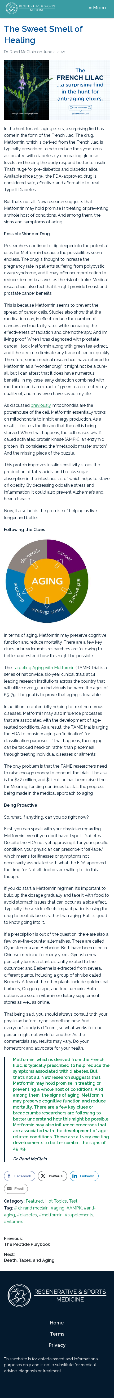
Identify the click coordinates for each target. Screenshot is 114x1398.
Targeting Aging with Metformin (43, 667)
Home (57, 1323)
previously (41, 405)
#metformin (51, 1214)
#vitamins (13, 1221)
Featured (34, 1201)
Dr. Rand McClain (20, 51)
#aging (57, 1208)
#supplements (79, 1214)
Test (73, 1201)
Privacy (57, 1345)
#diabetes (27, 1214)
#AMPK (74, 1208)
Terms (57, 1334)
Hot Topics (56, 1201)
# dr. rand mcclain (31, 1208)
